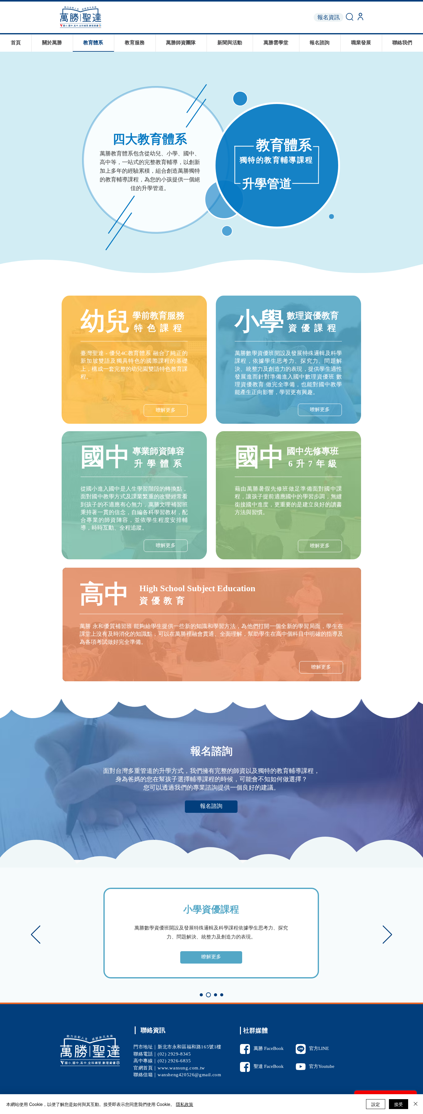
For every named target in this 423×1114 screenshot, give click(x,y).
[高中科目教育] (221, 994)
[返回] (35, 935)
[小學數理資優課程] (208, 994)
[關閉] (415, 1104)
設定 (375, 1104)
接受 (398, 1104)
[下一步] (387, 935)
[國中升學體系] (215, 994)
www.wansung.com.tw (181, 1068)
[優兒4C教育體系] (201, 994)
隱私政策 (184, 1104)
